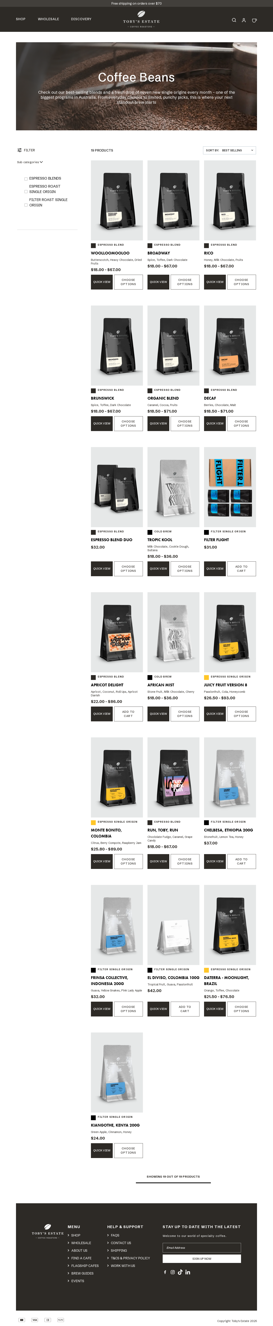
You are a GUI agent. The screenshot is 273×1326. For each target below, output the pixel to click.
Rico (208, 253)
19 (164, 1176)
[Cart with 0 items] (254, 20)
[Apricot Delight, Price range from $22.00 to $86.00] (117, 632)
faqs (115, 1235)
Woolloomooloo (110, 253)
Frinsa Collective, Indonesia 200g (109, 980)
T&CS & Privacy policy (130, 1258)
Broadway (158, 253)
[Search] (236, 19)
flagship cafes (85, 1266)
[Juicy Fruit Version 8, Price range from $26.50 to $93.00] (230, 632)
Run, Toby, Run (162, 830)
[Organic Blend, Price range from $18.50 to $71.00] (173, 346)
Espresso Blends (45, 178)
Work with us (123, 1266)
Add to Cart (241, 569)
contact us (121, 1243)
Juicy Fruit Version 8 (225, 685)
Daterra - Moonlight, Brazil (226, 980)
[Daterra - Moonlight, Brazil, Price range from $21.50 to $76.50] (230, 925)
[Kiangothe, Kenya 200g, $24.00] (117, 1072)
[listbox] (239, 150)
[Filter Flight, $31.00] (230, 487)
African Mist (160, 685)
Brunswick (102, 398)
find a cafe (81, 1258)
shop (75, 1235)
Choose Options (128, 282)
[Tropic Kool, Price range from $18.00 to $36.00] (173, 487)
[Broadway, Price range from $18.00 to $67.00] (173, 200)
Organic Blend (163, 398)
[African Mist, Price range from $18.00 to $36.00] (173, 632)
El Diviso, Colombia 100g (173, 977)
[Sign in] (243, 19)
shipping (119, 1251)
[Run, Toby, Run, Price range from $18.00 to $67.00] (173, 777)
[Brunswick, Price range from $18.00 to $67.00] (117, 346)
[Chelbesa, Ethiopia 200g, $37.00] (230, 777)
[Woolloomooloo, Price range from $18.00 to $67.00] (117, 200)
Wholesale (48, 19)
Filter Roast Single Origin (48, 202)
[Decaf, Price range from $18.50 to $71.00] (230, 346)
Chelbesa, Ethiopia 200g (228, 830)
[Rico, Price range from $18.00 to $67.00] (230, 200)
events (77, 1281)
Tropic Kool (159, 539)
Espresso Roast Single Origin (45, 189)
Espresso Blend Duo (111, 539)
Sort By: (212, 150)
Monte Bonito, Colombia (106, 833)
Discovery (81, 19)
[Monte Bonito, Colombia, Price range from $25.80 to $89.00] (117, 777)
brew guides (82, 1273)
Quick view (101, 282)
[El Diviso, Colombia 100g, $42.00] (173, 925)
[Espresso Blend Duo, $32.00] (117, 487)
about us (79, 1251)
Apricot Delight (107, 685)
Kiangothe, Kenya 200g (115, 1125)
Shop (21, 19)
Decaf (210, 398)
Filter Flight (216, 539)
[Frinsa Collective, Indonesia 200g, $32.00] (117, 925)
